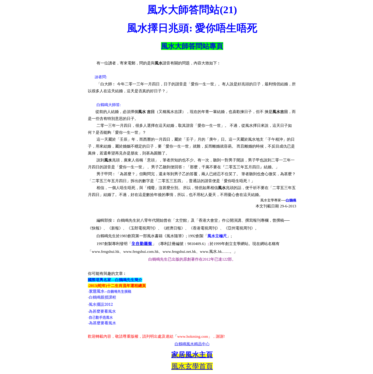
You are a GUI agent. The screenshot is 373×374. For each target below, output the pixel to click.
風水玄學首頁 (192, 366)
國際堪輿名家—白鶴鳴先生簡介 (115, 280)
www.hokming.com (192, 336)
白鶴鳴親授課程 (102, 297)
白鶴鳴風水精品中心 (192, 344)
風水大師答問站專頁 (192, 46)
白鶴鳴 (291, 200)
